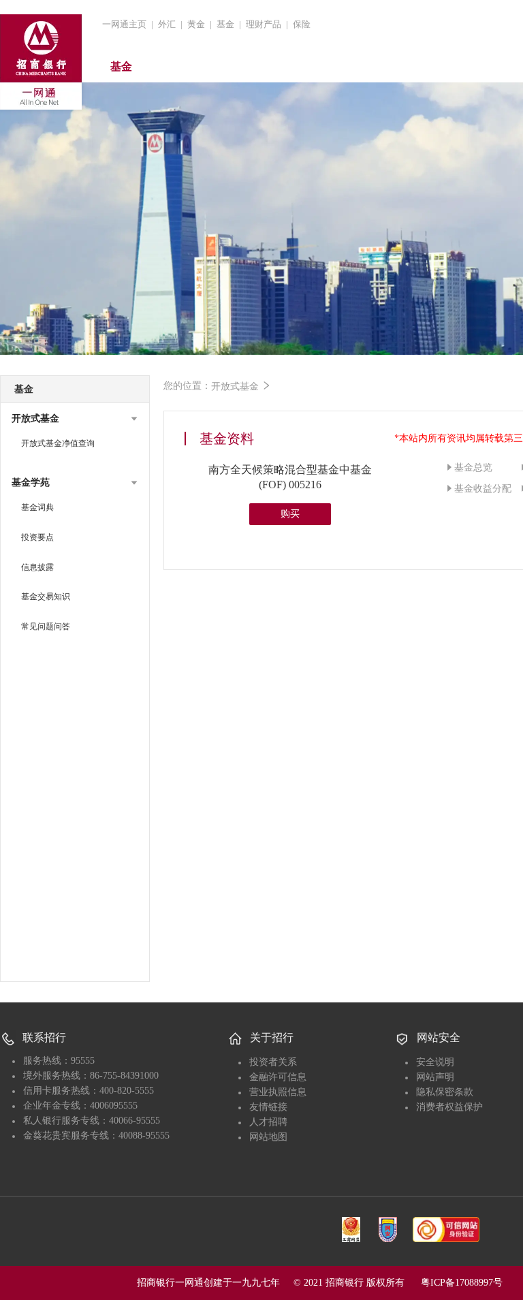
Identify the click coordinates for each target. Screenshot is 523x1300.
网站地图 (268, 1137)
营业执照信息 (277, 1092)
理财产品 (263, 24)
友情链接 (268, 1107)
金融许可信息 (277, 1077)
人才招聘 (268, 1122)
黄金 (196, 24)
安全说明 (435, 1062)
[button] (75, 418)
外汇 (167, 24)
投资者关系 (273, 1062)
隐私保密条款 (444, 1092)
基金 (225, 24)
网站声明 (435, 1077)
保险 (302, 24)
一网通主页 (124, 24)
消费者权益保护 (449, 1107)
